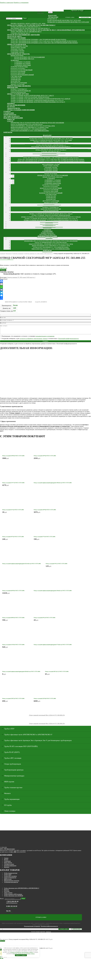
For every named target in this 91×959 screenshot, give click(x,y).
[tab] (18, 302)
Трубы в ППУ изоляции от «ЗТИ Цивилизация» (29, 129)
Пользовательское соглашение (32, 926)
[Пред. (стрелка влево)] (0, 958)
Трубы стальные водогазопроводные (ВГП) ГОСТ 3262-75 (32, 95)
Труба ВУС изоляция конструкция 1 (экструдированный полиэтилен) (38, 39)
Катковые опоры (17, 51)
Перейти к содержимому (21, 2)
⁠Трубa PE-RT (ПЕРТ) (14, 36)
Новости (10, 119)
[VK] (45, 289)
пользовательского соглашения (44, 336)
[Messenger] (45, 295)
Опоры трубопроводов (16, 44)
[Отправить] (45, 298)
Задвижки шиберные (22, 65)
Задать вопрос (41, 302)
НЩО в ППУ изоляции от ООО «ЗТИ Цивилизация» (30, 130)
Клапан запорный (18, 71)
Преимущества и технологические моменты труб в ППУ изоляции (37, 122)
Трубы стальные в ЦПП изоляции (21, 110)
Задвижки (15, 60)
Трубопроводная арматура (18, 54)
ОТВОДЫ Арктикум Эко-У (20, 33)
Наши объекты (10, 114)
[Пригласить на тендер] (77, 10)
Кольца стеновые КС (19, 89)
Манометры (15, 81)
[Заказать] (3, 270)
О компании (9, 113)
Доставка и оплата (12, 116)
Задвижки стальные (22, 62)
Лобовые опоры (17, 49)
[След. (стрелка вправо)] (2, 958)
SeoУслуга (48, 931)
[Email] (45, 284)
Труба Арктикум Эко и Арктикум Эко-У (26, 31)
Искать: (3, 18)
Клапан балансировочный (21, 70)
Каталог (6, 859)
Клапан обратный (18, 73)
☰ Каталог (52, 15)
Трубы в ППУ (53, 17)
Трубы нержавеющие (16, 105)
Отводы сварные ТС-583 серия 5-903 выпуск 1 (38, 253)
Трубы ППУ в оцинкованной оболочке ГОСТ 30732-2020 (68, 22)
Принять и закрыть (21, 955)
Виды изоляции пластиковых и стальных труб (29, 127)
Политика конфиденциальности (49, 926)
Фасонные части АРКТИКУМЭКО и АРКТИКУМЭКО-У (30, 28)
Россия (15, 305)
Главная (7, 111)
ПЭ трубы (11, 106)
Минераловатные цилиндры (19, 86)
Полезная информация (13, 118)
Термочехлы (16, 78)
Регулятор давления (19, 82)
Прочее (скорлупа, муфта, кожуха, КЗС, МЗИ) (28, 23)
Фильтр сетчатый (17, 84)
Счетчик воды (16, 76)
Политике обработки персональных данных (24, 953)
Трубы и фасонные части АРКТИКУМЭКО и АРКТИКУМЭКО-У (31, 25)
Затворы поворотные (19, 66)
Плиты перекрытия (18, 92)
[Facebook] (45, 281)
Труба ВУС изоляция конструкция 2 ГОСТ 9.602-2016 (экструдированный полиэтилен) (44, 41)
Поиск (25, 18)
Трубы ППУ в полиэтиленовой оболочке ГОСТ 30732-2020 (64, 19)
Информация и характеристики (18, 302)
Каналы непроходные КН (21, 90)
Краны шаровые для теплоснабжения (29, 57)
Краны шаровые (17, 55)
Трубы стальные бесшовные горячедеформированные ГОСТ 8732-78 (37, 100)
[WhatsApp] (45, 287)
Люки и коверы (13, 108)
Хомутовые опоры (18, 47)
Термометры (16, 79)
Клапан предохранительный (22, 74)
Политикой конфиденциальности (68, 338)
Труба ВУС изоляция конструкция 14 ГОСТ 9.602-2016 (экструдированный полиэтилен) (44, 43)
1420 (14, 308)
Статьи (10, 121)
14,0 (14, 310)
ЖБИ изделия (12, 87)
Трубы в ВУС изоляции (16, 38)
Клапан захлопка (18, 68)
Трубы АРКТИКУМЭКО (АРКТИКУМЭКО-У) (25, 27)
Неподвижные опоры (19, 46)
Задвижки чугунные (22, 63)
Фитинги (10, 103)
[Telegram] (45, 292)
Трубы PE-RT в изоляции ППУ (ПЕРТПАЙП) (23, 35)
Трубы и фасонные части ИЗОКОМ (13, 895)
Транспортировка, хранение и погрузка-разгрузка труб (33, 126)
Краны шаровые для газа (24, 58)
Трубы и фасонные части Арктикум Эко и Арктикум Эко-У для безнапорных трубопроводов (46, 30)
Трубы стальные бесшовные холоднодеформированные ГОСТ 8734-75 (38, 102)
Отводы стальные (18, 253)
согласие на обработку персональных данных (33, 338)
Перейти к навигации (6, 2)
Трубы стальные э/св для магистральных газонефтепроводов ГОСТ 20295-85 (40, 98)
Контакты (8, 132)
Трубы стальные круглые (18, 94)
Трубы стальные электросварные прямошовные (30, 97)
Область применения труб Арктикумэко (27, 124)
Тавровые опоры (17, 52)
